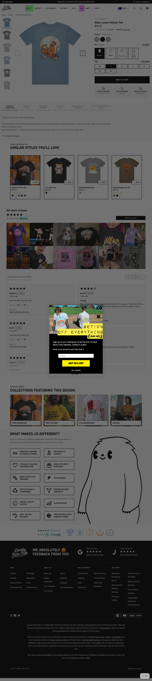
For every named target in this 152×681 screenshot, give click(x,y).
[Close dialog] (100, 308)
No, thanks (76, 370)
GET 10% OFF (76, 363)
